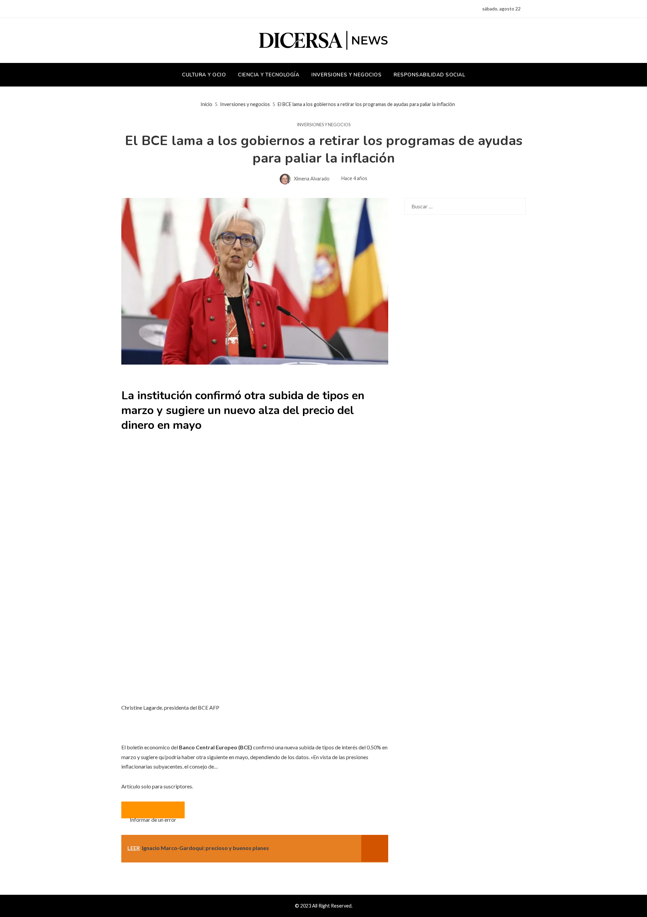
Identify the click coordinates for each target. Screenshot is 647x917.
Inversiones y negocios (323, 125)
